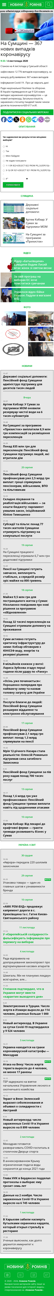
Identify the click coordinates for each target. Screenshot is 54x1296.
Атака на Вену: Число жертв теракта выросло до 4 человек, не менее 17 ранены (25, 1068)
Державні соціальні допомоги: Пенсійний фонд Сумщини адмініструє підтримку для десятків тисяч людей (25, 382)
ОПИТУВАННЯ (27, 127)
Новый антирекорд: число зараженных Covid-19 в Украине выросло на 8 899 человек (26, 1123)
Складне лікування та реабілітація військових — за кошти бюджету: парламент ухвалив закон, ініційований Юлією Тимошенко (24, 506)
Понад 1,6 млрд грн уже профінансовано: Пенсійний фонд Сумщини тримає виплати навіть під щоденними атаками (26, 801)
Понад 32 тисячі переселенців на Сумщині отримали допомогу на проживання (26, 625)
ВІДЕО (27, 253)
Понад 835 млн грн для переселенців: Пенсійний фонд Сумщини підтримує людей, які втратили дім (26, 452)
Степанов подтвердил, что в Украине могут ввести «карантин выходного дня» (23, 992)
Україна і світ (27, 845)
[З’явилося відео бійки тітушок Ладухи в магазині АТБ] (40, 334)
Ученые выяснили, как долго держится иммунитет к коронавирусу (22, 1244)
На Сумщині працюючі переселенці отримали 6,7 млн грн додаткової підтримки (26, 556)
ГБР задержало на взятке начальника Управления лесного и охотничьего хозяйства (26, 1085)
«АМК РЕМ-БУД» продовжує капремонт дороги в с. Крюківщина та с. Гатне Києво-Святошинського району (25, 912)
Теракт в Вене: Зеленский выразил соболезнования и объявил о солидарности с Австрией (23, 1104)
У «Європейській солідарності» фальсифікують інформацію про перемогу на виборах (26, 938)
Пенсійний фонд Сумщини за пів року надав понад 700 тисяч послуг (27, 776)
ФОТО (27, 307)
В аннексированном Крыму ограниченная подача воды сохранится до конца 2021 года (24, 1164)
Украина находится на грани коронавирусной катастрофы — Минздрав (26, 1051)
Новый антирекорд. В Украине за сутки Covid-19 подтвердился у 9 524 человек (26, 1027)
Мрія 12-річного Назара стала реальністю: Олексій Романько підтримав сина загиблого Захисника (25, 756)
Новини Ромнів (34, 1290)
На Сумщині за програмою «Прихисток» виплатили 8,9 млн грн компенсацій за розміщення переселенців (27, 431)
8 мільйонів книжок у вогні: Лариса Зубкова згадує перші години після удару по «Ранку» (26, 667)
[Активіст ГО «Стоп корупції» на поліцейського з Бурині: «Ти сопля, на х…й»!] (13, 349)
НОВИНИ (27, 366)
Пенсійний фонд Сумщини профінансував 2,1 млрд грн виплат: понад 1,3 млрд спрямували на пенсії (23, 735)
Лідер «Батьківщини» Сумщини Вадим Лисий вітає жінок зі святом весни (33, 264)
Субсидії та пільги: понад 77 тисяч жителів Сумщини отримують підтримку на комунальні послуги (23, 530)
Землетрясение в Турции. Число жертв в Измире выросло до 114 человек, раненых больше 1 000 (26, 1010)
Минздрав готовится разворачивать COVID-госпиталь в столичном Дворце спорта (26, 1147)
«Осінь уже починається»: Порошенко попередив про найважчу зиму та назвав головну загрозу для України (24, 686)
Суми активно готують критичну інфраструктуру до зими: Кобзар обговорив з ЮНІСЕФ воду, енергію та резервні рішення (24, 646)
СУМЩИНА (27, 196)
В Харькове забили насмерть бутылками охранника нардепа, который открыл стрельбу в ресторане (26, 1225)
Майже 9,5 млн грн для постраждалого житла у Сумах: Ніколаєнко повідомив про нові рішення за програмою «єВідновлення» (26, 604)
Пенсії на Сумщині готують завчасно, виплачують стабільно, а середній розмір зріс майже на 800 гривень (24, 574)
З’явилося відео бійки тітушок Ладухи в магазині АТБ (32, 295)
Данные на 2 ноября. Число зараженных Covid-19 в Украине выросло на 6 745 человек (26, 1199)
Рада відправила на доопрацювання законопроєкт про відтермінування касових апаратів (26, 962)
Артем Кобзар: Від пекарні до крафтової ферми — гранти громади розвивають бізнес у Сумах (24, 829)
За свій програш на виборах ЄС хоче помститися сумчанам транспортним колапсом (31, 282)
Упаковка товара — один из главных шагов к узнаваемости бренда (24, 886)
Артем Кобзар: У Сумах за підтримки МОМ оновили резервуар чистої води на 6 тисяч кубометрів (22, 410)
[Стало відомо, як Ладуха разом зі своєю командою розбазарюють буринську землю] (13, 318)
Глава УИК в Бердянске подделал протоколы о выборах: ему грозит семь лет (26, 1182)
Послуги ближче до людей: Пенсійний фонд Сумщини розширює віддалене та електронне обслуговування (23, 708)
